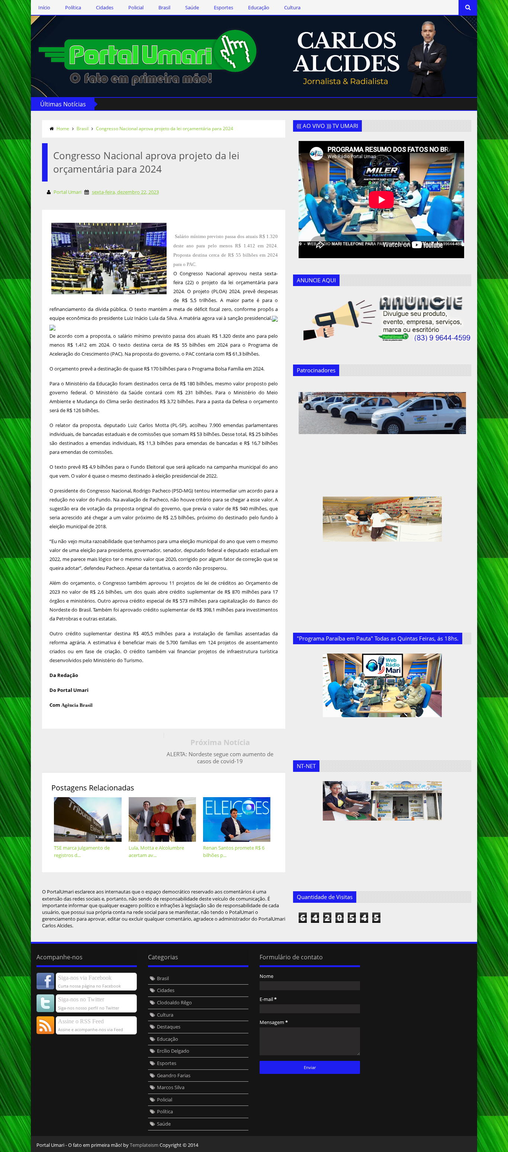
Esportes (223, 7)
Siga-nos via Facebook (85, 978)
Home (63, 128)
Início (44, 7)
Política (73, 7)
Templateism (144, 1145)
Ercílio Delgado (173, 1050)
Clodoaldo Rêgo (174, 1002)
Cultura (292, 7)
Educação (258, 7)
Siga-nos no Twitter (81, 999)
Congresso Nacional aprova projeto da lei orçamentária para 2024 (164, 128)
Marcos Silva (170, 1087)
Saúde (192, 7)
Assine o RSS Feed (81, 1021)
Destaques (168, 1026)
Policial (136, 7)
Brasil (164, 7)
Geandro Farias (173, 1075)
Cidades (104, 7)
